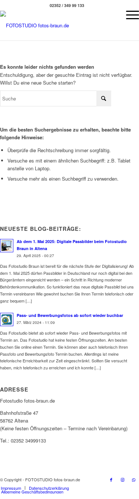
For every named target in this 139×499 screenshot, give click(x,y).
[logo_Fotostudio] (53, 25)
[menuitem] (129, 15)
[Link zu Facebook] (111, 479)
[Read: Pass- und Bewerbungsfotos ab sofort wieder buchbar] (6, 319)
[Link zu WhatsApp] (133, 479)
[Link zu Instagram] (122, 479)
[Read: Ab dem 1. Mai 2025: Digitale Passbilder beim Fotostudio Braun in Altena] (6, 245)
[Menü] (129, 15)
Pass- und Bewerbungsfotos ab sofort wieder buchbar (70, 315)
